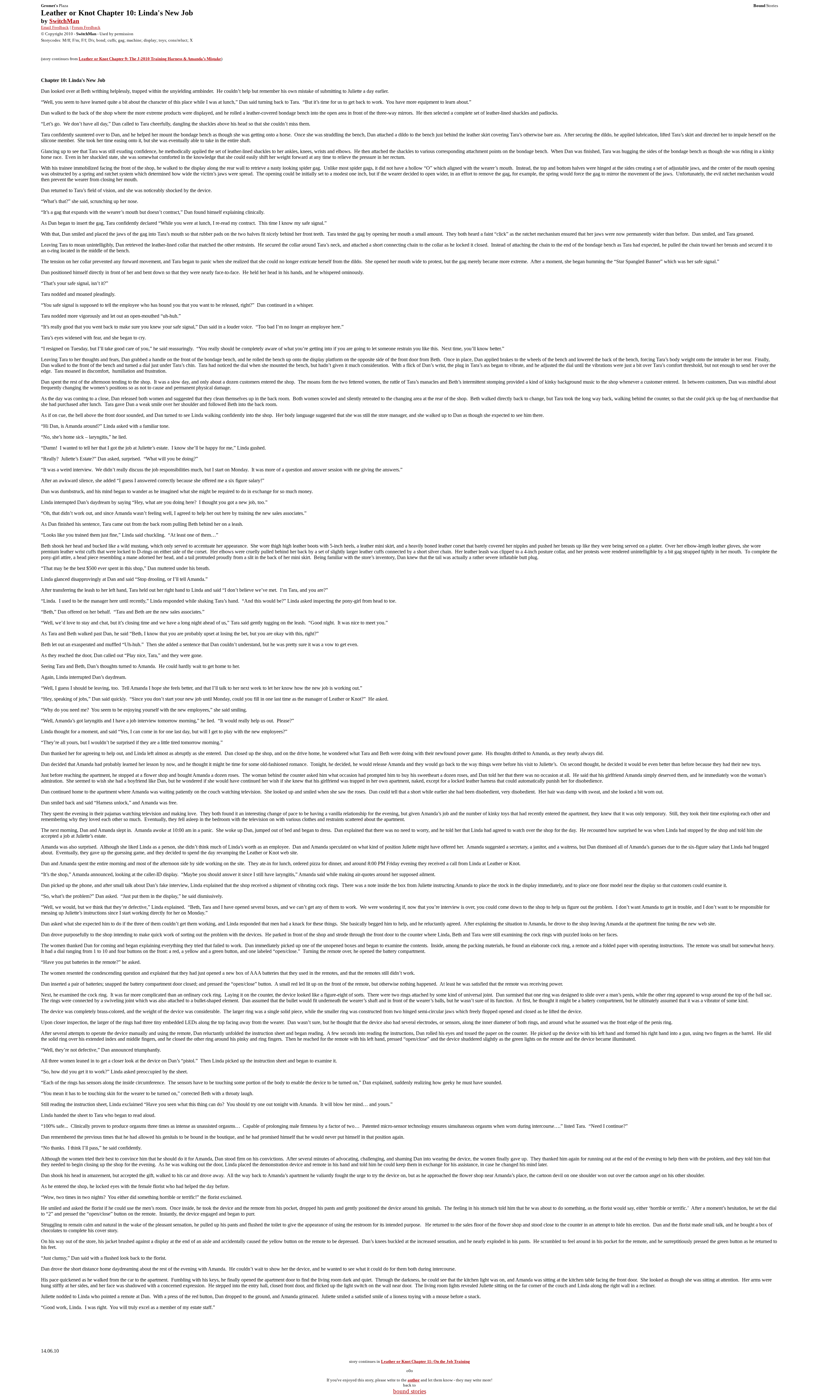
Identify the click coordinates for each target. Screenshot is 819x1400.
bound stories (409, 1391)
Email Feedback (55, 27)
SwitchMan (64, 21)
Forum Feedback (86, 27)
